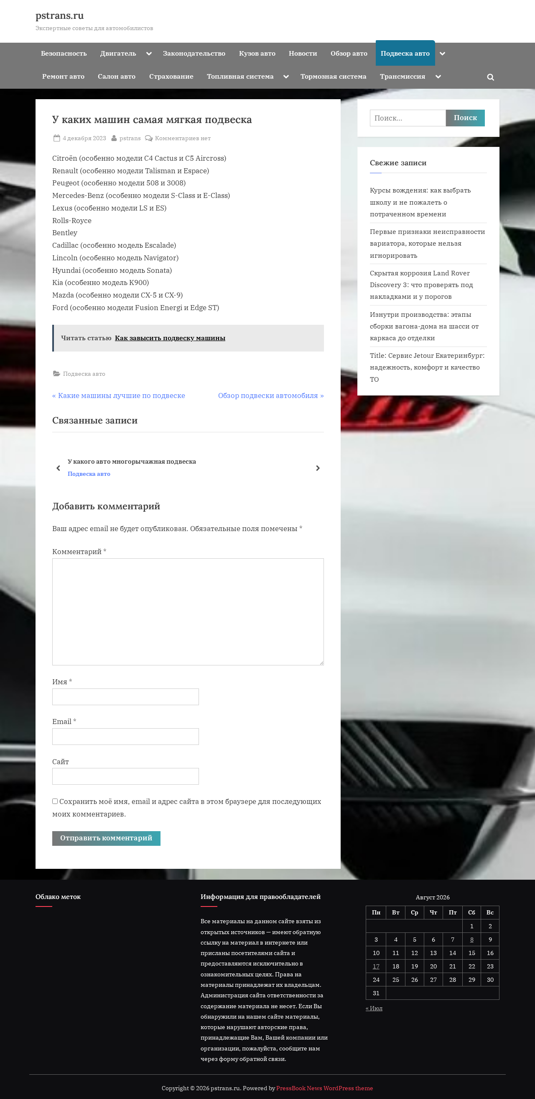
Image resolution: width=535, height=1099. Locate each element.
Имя (62, 681)
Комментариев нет (183, 138)
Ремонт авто (63, 76)
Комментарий (79, 551)
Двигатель (118, 53)
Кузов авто (257, 53)
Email (64, 721)
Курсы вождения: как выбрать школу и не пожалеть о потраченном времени (420, 201)
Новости (303, 53)
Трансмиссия (402, 76)
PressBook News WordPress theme (324, 1088)
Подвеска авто (405, 53)
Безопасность (64, 53)
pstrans (130, 138)
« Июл (374, 1008)
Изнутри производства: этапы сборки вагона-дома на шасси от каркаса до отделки (424, 326)
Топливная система (240, 76)
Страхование (171, 76)
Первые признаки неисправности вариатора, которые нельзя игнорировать (427, 243)
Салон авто (116, 76)
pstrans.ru (60, 15)
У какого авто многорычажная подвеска (132, 461)
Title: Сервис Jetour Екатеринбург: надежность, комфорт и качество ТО (427, 367)
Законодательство (194, 53)
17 (376, 966)
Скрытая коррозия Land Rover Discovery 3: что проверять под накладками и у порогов (421, 284)
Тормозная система (334, 76)
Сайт (60, 761)
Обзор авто (349, 53)
